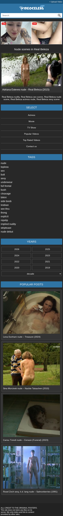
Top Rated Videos (31, 140)
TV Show (31, 127)
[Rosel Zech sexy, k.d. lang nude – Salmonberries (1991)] (31, 488)
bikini (4, 197)
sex (3, 170)
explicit (4, 216)
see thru (5, 209)
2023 (47, 255)
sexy (3, 178)
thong (4, 212)
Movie (31, 121)
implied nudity (8, 224)
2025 (47, 249)
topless (5, 167)
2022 (16, 261)
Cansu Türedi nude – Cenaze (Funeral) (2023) (25, 440)
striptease (6, 228)
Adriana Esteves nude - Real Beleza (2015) (25, 89)
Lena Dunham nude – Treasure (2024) (22, 337)
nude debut (7, 231)
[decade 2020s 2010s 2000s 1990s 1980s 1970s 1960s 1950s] (31, 274)
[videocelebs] (31, 10)
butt (3, 174)
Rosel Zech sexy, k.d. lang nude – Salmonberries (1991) (30, 491)
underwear (6, 182)
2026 (16, 249)
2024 (16, 255)
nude (3, 163)
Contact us (31, 146)
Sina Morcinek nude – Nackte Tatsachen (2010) (26, 388)
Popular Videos (31, 134)
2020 (16, 267)
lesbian (5, 205)
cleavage (6, 193)
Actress (31, 115)
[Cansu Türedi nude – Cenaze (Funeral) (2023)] (31, 436)
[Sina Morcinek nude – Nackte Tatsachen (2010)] (31, 384)
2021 (47, 261)
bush (3, 189)
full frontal (6, 186)
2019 (47, 267)
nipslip (4, 220)
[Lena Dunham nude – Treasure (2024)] (31, 333)
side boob (6, 201)
